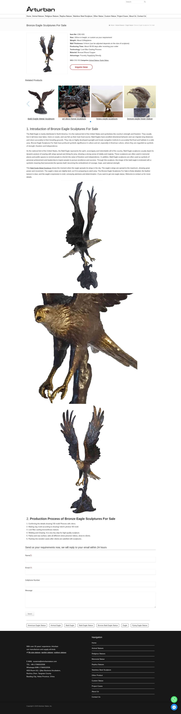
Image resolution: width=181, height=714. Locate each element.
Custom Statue (110, 16)
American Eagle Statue (37, 625)
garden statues (47, 652)
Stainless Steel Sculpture (82, 16)
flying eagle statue (139, 625)
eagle (125, 625)
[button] (90, 121)
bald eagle (70, 625)
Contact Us (141, 16)
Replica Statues (66, 16)
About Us (132, 16)
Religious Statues (52, 16)
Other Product (97, 675)
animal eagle (56, 625)
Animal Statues (38, 16)
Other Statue (98, 16)
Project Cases (122, 16)
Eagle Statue (104, 60)
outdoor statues (60, 652)
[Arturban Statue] (40, 11)
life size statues (34, 652)
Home (28, 16)
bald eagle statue (86, 625)
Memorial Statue (98, 659)
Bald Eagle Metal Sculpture (40, 168)
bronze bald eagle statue (108, 625)
